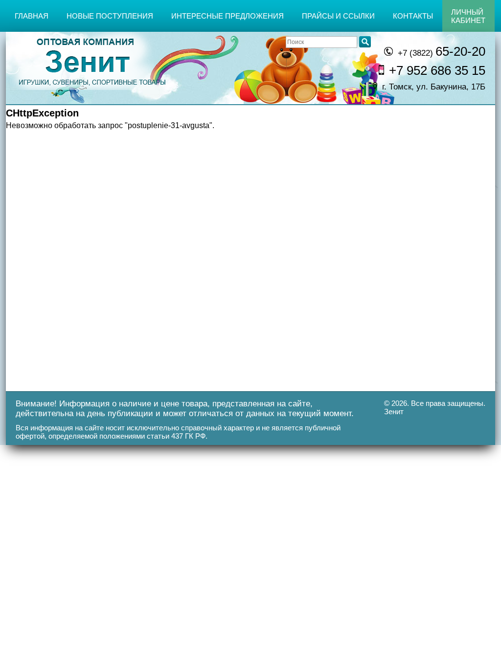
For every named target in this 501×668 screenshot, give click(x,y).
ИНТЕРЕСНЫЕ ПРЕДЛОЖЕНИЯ (227, 16)
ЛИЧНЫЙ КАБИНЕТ (468, 16)
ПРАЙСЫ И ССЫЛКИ (338, 16)
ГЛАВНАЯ (31, 16)
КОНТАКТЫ (413, 16)
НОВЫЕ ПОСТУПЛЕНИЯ (110, 16)
